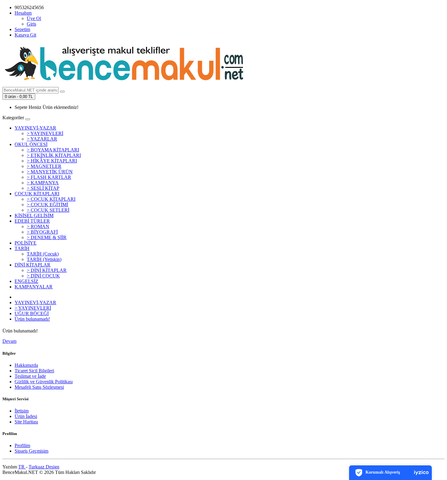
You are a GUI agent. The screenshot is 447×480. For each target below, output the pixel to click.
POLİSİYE (25, 242)
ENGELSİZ (26, 281)
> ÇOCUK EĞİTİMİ (47, 204)
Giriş (31, 23)
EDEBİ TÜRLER (32, 221)
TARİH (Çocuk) (43, 253)
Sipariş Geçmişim (31, 451)
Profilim (22, 445)
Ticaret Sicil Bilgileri (34, 370)
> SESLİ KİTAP (43, 188)
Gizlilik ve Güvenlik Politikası (44, 381)
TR (22, 466)
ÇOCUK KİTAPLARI (37, 193)
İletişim (22, 410)
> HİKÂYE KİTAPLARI (52, 160)
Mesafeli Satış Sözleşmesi (39, 387)
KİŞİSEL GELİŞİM (34, 215)
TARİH (22, 248)
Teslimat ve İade (30, 376)
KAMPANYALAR (34, 286)
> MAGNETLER (44, 166)
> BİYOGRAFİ (42, 232)
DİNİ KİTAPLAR (32, 264)
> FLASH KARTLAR (49, 177)
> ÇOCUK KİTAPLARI (51, 199)
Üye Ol (34, 18)
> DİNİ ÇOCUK (43, 275)
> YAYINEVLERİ (45, 133)
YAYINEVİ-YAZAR (35, 127)
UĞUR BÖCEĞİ (32, 313)
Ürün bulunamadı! (32, 319)
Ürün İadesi (26, 416)
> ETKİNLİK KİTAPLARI (54, 155)
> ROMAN (38, 226)
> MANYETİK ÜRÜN (50, 171)
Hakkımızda (26, 365)
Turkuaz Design (44, 466)
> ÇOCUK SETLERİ (48, 210)
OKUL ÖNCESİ (31, 144)
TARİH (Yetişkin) (44, 259)
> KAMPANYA (43, 182)
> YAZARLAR (42, 138)
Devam (9, 341)
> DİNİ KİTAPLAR (47, 270)
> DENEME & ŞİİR (47, 237)
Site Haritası (26, 421)
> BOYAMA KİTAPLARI (53, 149)
